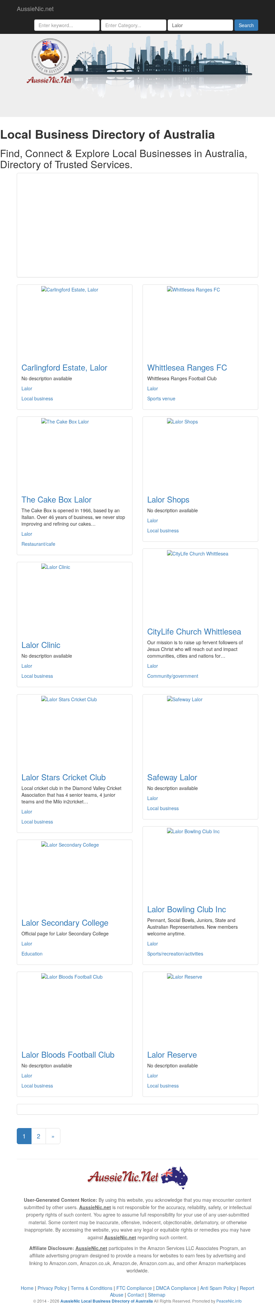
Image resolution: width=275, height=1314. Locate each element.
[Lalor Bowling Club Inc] (200, 861)
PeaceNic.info (229, 1301)
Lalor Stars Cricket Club (63, 777)
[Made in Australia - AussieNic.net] (137, 66)
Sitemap (156, 1294)
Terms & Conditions (91, 1288)
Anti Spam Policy (218, 1288)
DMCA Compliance (176, 1288)
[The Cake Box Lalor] (74, 451)
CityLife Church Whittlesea (194, 631)
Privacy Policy (52, 1288)
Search (246, 25)
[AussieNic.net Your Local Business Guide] (137, 1176)
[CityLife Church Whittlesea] (200, 583)
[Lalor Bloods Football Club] (74, 1006)
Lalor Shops (168, 499)
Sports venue (161, 398)
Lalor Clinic (40, 644)
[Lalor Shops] (200, 451)
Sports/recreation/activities (175, 953)
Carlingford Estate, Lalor (64, 367)
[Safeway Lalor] (200, 729)
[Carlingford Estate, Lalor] (74, 319)
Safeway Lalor (172, 777)
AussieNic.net (35, 8)
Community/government (172, 675)
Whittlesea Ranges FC (187, 367)
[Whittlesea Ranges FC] (200, 319)
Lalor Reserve (172, 1054)
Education (32, 953)
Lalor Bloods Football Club (67, 1054)
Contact (135, 1294)
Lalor (26, 388)
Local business (37, 398)
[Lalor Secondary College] (74, 874)
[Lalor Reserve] (200, 1006)
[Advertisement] (137, 225)
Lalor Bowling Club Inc (186, 909)
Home (27, 1288)
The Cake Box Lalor (56, 499)
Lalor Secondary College (64, 922)
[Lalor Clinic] (74, 597)
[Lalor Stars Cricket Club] (74, 729)
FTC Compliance (134, 1288)
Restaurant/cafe (38, 543)
